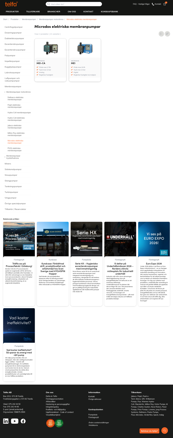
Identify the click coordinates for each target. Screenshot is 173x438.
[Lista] (161, 33)
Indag (161, 415)
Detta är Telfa (51, 396)
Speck (155, 415)
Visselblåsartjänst (53, 415)
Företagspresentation (54, 399)
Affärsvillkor (50, 401)
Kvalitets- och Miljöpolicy (56, 409)
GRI (143, 399)
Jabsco (134, 396)
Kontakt (91, 396)
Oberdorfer (139, 404)
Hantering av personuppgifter (58, 404)
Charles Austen (144, 407)
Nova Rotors (156, 407)
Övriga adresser (94, 399)
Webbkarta (93, 425)
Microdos (139, 415)
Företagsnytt (93, 417)
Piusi (133, 415)
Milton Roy (149, 404)
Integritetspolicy (52, 407)
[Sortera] (167, 33)
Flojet (139, 396)
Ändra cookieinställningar (98, 422)
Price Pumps (143, 409)
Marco (138, 399)
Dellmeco (142, 412)
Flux (139, 401)
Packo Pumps (152, 412)
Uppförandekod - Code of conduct (60, 412)
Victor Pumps (159, 404)
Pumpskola (92, 414)
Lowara (152, 409)
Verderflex (148, 415)
